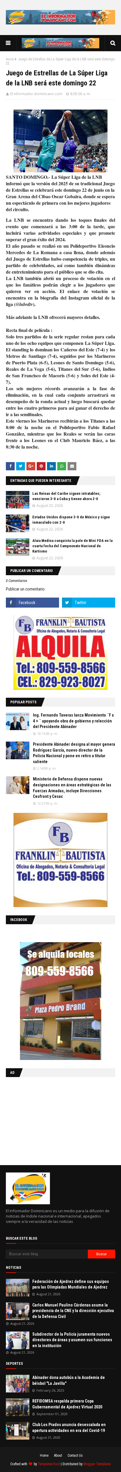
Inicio (10, 59)
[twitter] (88, 603)
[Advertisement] (42, 1120)
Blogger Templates (97, 1464)
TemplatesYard (49, 1464)
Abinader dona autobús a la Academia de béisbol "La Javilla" (68, 1380)
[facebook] (32, 603)
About (58, 1455)
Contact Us (75, 1455)
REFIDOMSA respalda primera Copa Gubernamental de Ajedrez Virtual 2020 (67, 1404)
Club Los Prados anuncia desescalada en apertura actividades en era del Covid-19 (69, 1427)
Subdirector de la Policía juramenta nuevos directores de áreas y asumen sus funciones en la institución (72, 1340)
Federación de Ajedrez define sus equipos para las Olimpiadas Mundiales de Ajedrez (70, 1284)
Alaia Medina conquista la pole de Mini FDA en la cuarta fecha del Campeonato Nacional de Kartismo (72, 545)
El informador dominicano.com (36, 93)
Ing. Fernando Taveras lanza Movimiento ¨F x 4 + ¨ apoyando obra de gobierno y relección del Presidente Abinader (73, 721)
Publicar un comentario (25, 589)
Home (44, 1455)
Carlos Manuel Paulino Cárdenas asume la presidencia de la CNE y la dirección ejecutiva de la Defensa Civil (73, 1311)
